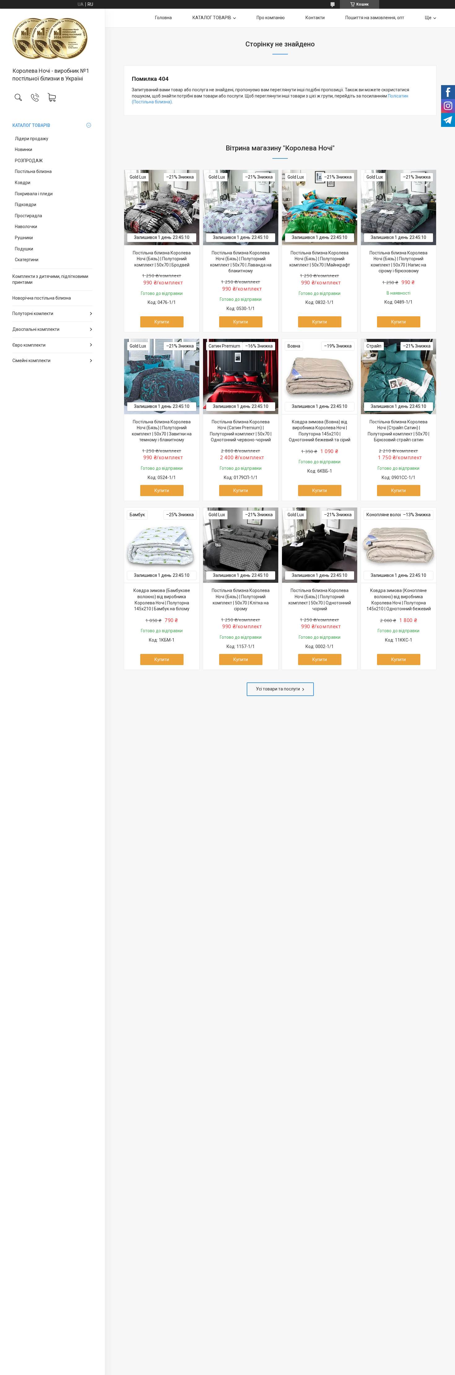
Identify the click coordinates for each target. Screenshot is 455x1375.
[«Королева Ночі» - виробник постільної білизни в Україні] (52, 38)
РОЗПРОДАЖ (29, 160)
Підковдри (25, 204)
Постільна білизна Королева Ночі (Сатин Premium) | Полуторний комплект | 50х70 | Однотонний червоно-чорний (240, 431)
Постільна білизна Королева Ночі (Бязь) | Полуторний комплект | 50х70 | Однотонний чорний (319, 599)
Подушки (24, 248)
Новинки (23, 149)
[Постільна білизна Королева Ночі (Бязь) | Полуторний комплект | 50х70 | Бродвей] (161, 207)
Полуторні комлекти (32, 313)
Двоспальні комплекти (35, 329)
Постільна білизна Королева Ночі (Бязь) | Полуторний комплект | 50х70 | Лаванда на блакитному (240, 262)
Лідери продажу (31, 138)
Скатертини (26, 259)
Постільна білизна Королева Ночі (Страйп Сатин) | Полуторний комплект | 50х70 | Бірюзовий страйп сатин (398, 431)
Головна (163, 17)
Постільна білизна (33, 171)
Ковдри (22, 182)
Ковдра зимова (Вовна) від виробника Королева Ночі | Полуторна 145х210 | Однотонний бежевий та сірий (319, 431)
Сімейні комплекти (31, 360)
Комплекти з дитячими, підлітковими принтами (50, 279)
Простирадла (28, 215)
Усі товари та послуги (278, 688)
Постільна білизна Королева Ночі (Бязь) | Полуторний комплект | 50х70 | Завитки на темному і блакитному (162, 431)
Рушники (24, 237)
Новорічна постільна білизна (41, 298)
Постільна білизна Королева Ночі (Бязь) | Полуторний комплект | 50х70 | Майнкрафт (319, 258)
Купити (161, 321)
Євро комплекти (29, 345)
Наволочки (26, 226)
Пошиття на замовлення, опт (374, 17)
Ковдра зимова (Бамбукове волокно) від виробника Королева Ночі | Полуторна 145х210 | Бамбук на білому (161, 599)
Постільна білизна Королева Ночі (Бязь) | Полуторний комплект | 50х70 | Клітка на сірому (241, 599)
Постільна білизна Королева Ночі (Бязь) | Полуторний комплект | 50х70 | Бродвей (162, 258)
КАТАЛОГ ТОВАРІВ (31, 125)
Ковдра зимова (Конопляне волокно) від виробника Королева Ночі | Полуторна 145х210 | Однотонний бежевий (398, 599)
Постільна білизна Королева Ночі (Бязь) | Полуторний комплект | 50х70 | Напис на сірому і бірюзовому (398, 262)
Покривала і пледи (34, 193)
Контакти (315, 17)
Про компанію (271, 17)
